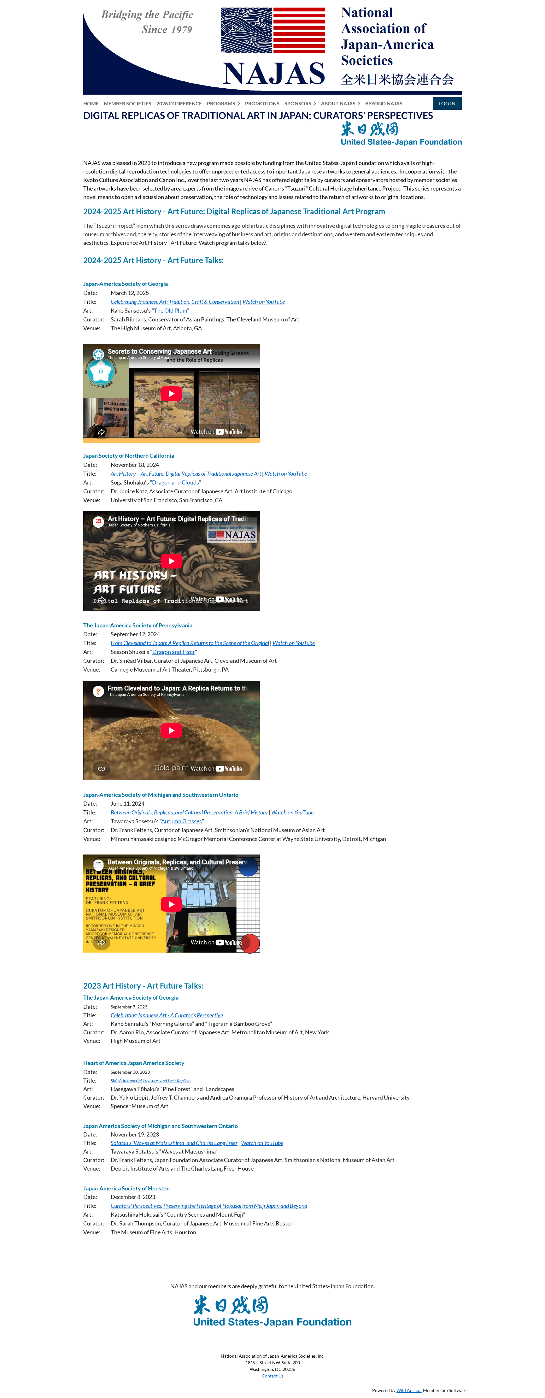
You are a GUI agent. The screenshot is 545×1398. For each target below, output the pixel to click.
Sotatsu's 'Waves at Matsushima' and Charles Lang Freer (174, 1142)
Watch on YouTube (264, 301)
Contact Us (273, 1375)
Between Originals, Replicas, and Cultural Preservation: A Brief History (189, 812)
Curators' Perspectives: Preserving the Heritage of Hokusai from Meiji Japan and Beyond (209, 1205)
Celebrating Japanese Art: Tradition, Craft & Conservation (175, 301)
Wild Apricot (409, 1390)
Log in (447, 103)
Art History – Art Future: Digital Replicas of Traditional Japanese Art (186, 473)
